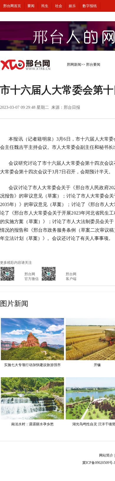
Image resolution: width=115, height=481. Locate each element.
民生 (44, 6)
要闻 (30, 6)
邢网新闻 (74, 64)
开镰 (97, 365)
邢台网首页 (12, 6)
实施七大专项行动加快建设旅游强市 (32, 365)
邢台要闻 (93, 64)
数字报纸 (90, 6)
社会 (58, 6)
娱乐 (72, 6)
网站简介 (106, 455)
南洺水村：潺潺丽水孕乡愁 (32, 424)
